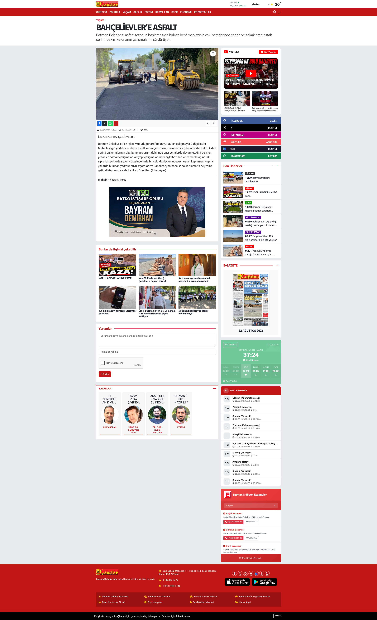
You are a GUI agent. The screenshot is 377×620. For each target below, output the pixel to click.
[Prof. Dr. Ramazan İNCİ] (133, 414)
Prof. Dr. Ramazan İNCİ (133, 429)
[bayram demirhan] (157, 211)
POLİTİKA (114, 12)
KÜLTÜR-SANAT (253, 217)
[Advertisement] (83, 62)
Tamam (278, 616)
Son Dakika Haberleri (203, 602)
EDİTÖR (181, 427)
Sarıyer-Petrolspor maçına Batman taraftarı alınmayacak (258, 209)
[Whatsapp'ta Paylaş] (110, 123)
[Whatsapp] (261, 573)
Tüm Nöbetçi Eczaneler (252, 558)
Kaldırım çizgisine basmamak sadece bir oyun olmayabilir (194, 279)
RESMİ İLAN (162, 12)
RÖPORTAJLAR (202, 12)
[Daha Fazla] (116, 123)
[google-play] (265, 582)
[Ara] (275, 12)
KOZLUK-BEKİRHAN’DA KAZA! (115, 278)
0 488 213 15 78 (170, 580)
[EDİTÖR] (181, 414)
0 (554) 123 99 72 (235, 522)
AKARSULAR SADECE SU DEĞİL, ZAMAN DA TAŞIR (157, 399)
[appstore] (237, 582)
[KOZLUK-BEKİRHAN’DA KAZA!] (117, 264)
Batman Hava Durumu (159, 596)
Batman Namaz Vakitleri (206, 596)
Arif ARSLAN (109, 427)
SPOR (174, 12)
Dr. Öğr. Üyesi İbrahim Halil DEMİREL (157, 429)
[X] (240, 573)
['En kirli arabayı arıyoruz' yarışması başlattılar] (117, 297)
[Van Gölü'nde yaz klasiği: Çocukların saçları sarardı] (157, 264)
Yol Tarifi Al (252, 522)
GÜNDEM (101, 12)
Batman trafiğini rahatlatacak (257, 179)
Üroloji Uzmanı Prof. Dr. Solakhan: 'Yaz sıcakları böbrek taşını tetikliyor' (157, 313)
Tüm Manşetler (155, 602)
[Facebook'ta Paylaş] (99, 123)
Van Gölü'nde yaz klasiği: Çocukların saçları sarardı (152, 279)
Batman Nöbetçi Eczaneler (115, 596)
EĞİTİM (148, 12)
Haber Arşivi (245, 602)
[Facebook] (234, 573)
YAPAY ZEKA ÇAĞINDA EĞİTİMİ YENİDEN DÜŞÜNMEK (133, 399)
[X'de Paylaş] (104, 123)
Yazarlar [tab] (105, 388)
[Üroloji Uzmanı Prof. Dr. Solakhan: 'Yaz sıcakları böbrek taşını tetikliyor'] (157, 297)
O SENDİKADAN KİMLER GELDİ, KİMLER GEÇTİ (109, 399)
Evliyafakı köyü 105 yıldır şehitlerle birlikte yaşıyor (261, 238)
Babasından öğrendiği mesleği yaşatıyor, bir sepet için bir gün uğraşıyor (260, 223)
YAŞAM (127, 12)
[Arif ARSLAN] (110, 414)
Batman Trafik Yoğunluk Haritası (254, 596)
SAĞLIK (137, 12)
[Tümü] (277, 165)
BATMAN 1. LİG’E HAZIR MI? (181, 399)
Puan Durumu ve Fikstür (113, 602)
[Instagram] (245, 573)
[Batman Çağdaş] (107, 4)
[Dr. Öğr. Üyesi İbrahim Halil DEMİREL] (157, 414)
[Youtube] (250, 573)
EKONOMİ (186, 12)
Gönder (105, 374)
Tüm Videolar (270, 52)
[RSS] (267, 573)
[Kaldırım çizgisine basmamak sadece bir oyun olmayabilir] (197, 264)
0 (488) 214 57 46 (235, 538)
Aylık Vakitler (231, 381)
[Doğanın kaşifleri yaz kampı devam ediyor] (197, 297)
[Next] (256, 573)
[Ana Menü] (279, 12)
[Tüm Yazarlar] (214, 388)
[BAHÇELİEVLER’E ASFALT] (157, 84)
